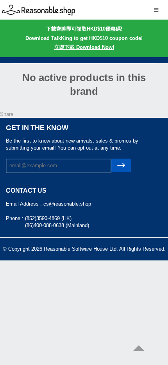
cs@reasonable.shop (67, 204)
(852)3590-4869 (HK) (48, 218)
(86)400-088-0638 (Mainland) (57, 225)
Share (6, 114)
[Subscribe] (121, 165)
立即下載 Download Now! (84, 47)
